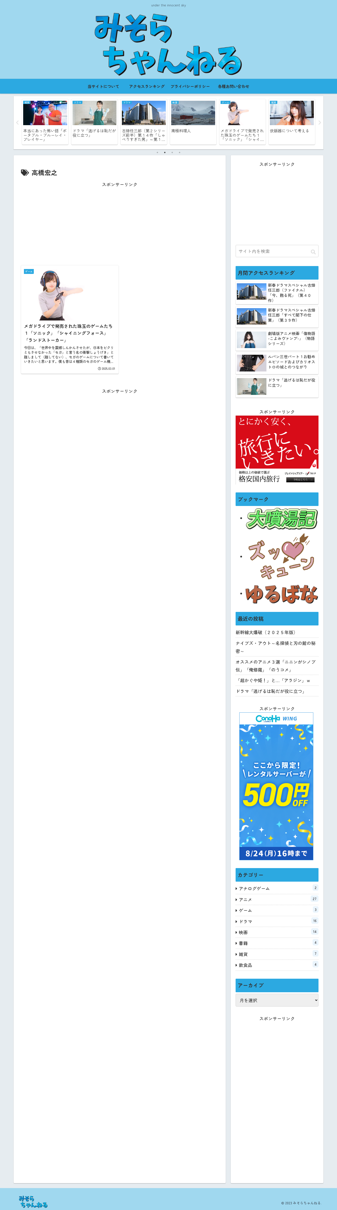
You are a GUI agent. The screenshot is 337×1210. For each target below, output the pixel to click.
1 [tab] (157, 152)
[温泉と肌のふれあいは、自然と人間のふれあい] (281, 518)
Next (319, 122)
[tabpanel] (45, 122)
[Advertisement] (119, 222)
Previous (17, 122)
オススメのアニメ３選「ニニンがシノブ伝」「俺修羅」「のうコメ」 (276, 665)
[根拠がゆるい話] (281, 593)
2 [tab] (164, 152)
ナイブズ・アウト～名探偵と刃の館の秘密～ (276, 647)
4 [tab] (179, 152)
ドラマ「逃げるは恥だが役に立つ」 (271, 691)
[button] (313, 251)
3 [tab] (172, 152)
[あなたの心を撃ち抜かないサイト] (281, 556)
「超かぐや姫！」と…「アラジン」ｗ (273, 680)
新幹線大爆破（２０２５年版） (267, 632)
